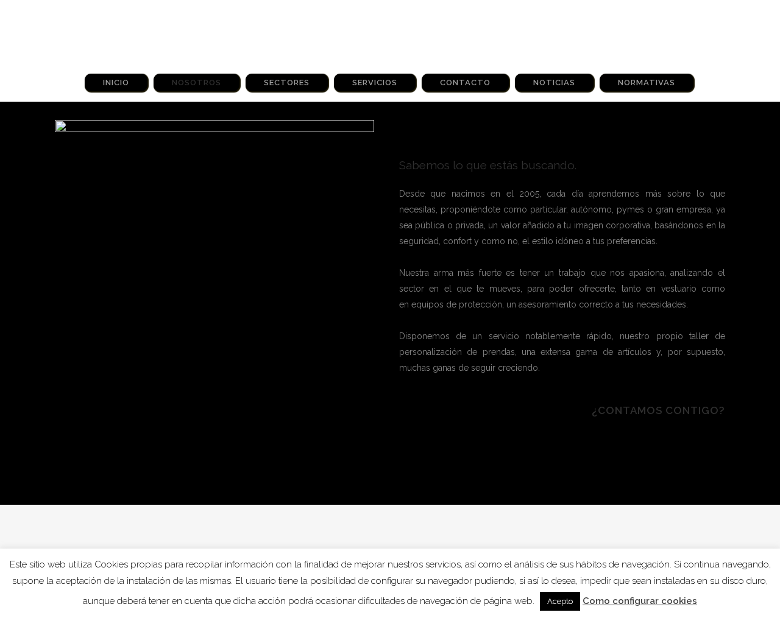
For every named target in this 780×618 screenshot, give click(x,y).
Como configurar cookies (640, 600)
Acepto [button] (560, 601)
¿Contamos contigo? (658, 410)
